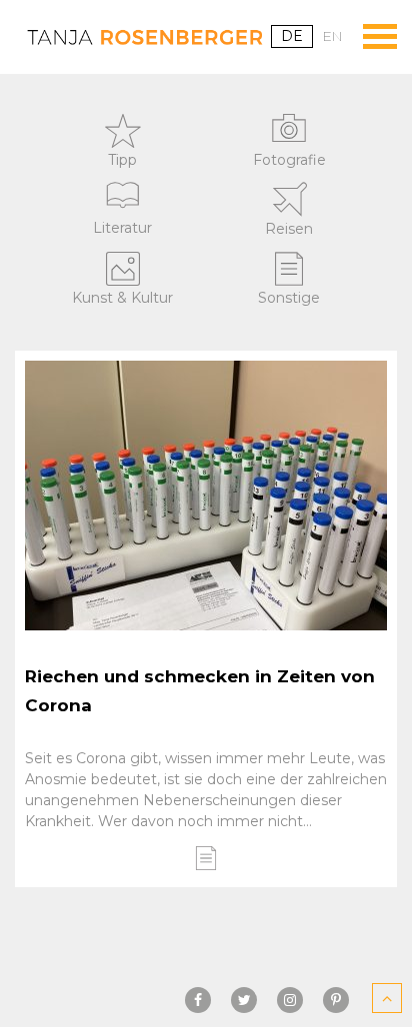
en (333, 36)
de (292, 36)
